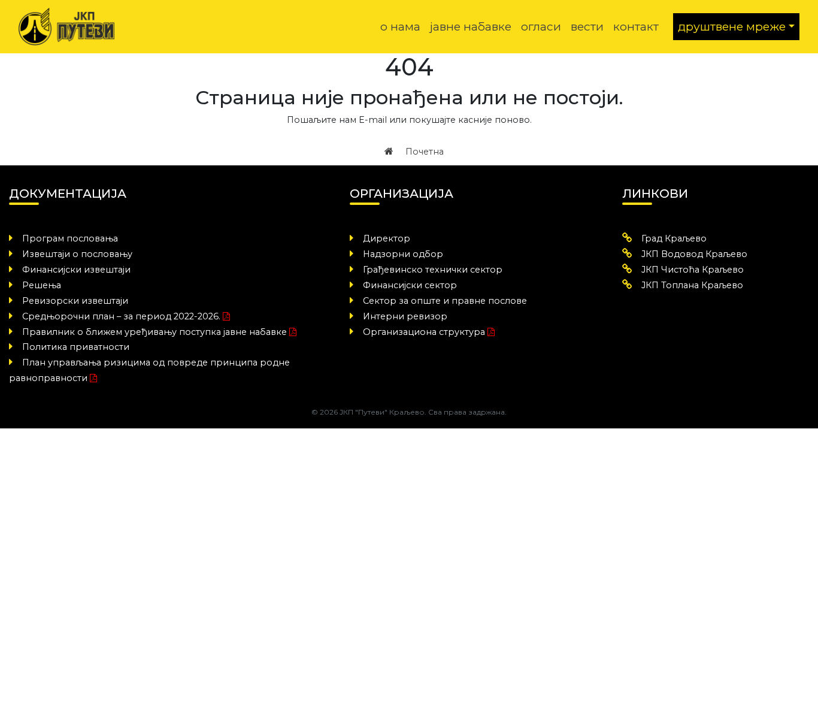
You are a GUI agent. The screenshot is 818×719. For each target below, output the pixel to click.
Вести (587, 26)
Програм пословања (70, 238)
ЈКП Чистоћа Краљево (692, 269)
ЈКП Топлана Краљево (692, 285)
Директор (386, 238)
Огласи (541, 26)
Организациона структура (424, 332)
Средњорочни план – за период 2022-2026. (121, 316)
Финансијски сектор (410, 285)
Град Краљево (674, 238)
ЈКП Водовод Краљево (694, 254)
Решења (41, 285)
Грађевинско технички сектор (432, 269)
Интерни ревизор (405, 316)
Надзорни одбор (403, 254)
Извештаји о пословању (77, 254)
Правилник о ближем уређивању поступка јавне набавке (154, 332)
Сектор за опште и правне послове (445, 300)
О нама (400, 26)
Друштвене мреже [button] (732, 26)
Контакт (636, 26)
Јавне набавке (470, 26)
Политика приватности (75, 347)
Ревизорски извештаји (75, 300)
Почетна (423, 151)
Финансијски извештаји (76, 269)
